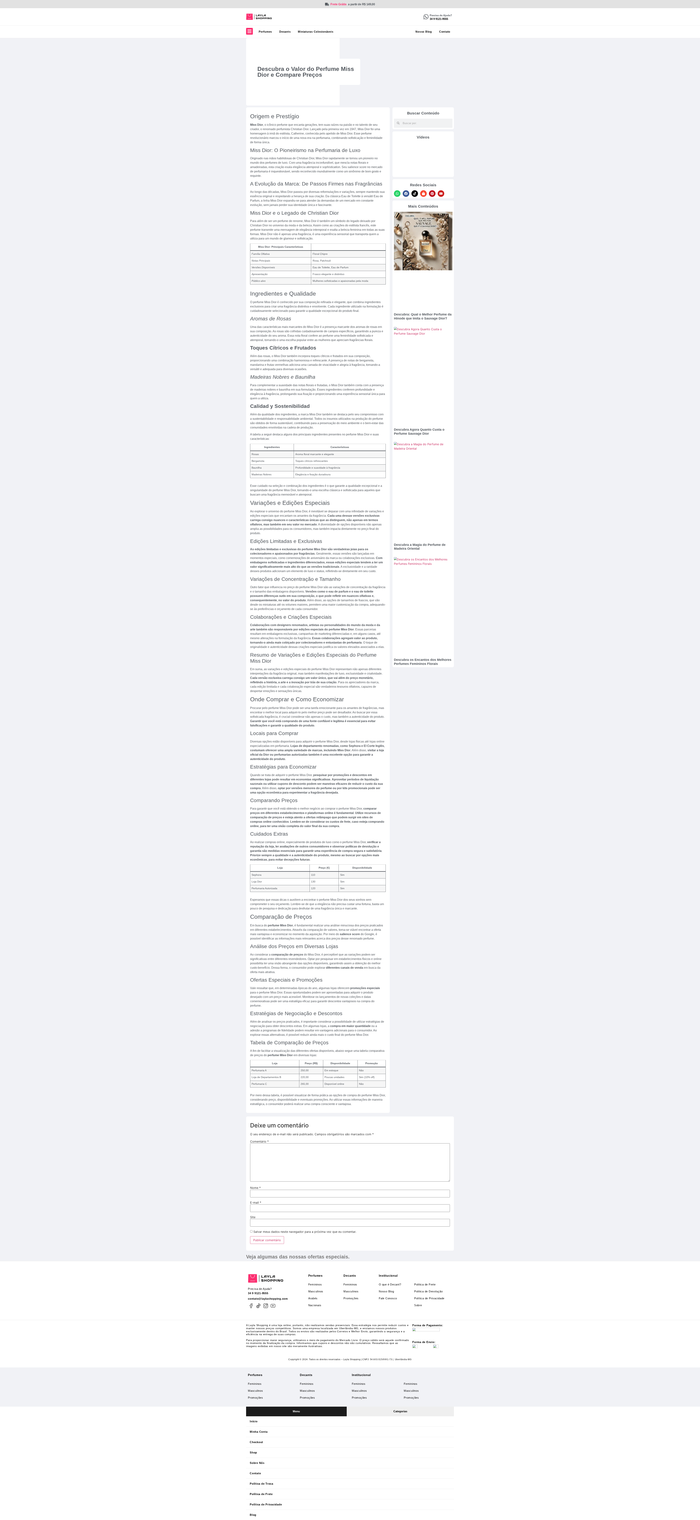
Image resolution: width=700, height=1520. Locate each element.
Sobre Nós (257, 1462)
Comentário (259, 1141)
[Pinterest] (432, 193)
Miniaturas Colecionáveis (315, 31)
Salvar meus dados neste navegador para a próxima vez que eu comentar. (304, 1231)
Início (254, 1421)
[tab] (296, 1411)
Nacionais (314, 1305)
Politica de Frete (425, 1284)
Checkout (256, 1442)
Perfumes (265, 31)
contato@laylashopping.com (268, 1298)
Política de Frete (261, 1494)
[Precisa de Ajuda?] (426, 17)
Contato (444, 31)
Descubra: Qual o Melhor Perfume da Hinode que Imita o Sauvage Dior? (423, 316)
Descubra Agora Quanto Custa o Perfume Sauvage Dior (419, 431)
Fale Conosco (388, 1298)
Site (252, 1217)
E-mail (255, 1202)
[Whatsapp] (397, 193)
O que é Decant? (390, 1284)
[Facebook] (406, 193)
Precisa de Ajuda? (441, 15)
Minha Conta (258, 1431)
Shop (253, 1452)
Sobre (418, 1305)
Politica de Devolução (428, 1291)
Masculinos (315, 1291)
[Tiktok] (414, 193)
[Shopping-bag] (423, 193)
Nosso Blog (423, 31)
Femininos (315, 1284)
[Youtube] (441, 193)
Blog (253, 1514)
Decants (285, 31)
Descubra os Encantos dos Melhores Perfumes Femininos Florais (422, 662)
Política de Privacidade (429, 1298)
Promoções (351, 1298)
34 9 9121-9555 (258, 1293)
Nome (255, 1187)
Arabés (313, 1298)
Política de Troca (261, 1483)
